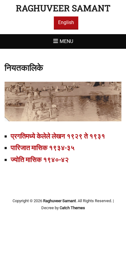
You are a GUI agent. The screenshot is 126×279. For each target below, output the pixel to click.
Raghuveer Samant (63, 8)
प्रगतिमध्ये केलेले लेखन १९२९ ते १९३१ (58, 136)
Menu (66, 41)
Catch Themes (72, 208)
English (66, 22)
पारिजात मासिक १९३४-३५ (43, 148)
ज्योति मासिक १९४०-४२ (40, 159)
